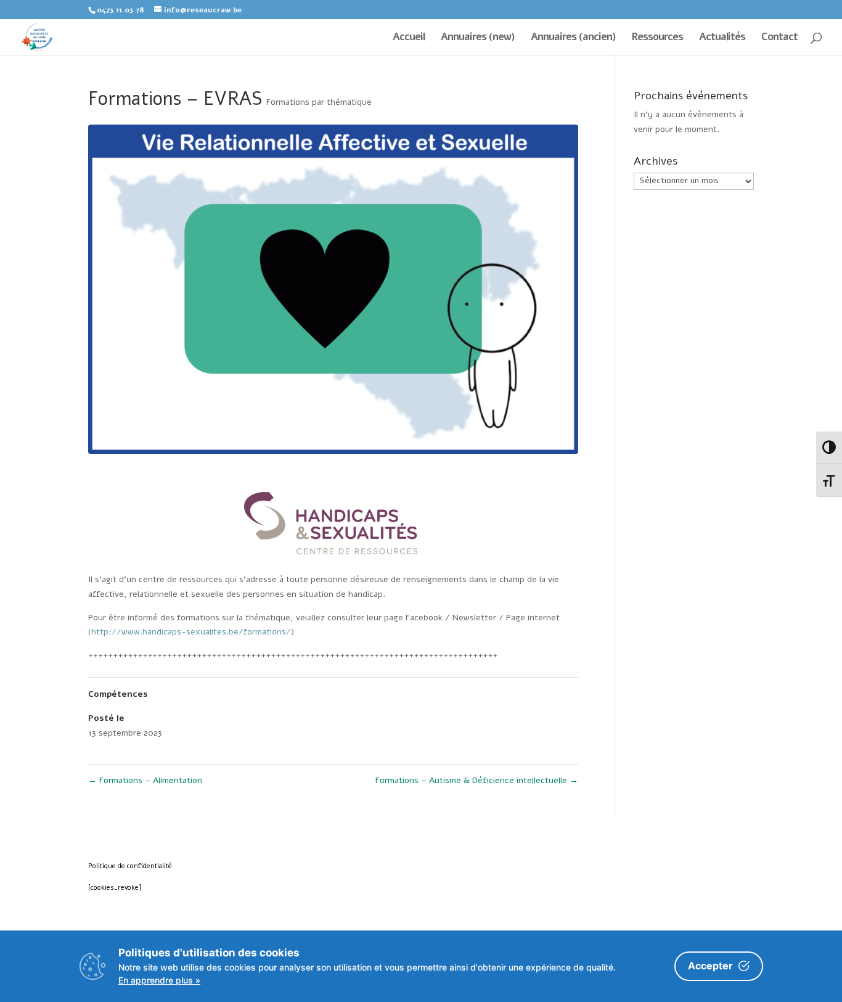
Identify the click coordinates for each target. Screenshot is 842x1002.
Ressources (657, 38)
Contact (779, 38)
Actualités (722, 38)
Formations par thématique (319, 102)
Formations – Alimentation (145, 780)
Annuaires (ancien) (573, 38)
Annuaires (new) (478, 38)
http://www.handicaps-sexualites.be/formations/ (191, 632)
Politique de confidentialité (130, 866)
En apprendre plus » (159, 980)
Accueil (409, 38)
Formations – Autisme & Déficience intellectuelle (476, 780)
